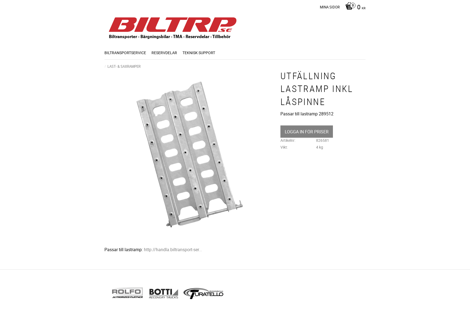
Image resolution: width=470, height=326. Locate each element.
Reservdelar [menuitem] (164, 52)
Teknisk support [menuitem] (199, 52)
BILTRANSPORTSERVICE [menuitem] (125, 52)
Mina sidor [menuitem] (330, 7)
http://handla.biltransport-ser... (173, 250)
